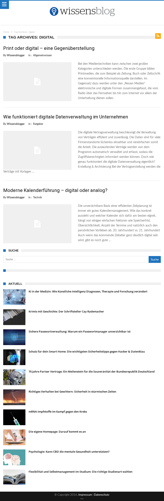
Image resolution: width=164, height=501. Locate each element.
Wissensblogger (16, 55)
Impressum (85, 495)
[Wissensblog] (82, 4)
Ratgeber (38, 124)
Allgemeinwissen (42, 55)
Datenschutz (101, 495)
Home (6, 32)
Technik (37, 197)
